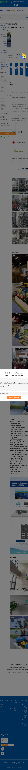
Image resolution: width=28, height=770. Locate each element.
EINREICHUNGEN (14, 397)
